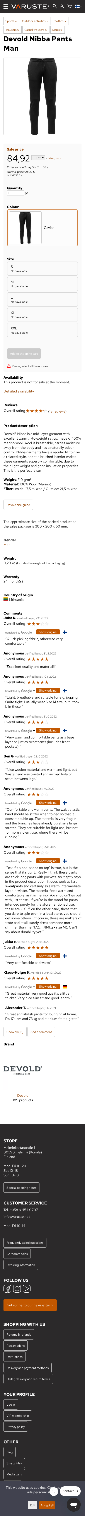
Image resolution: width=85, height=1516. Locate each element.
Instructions (14, 1357)
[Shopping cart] (69, 7)
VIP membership (18, 1415)
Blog (10, 1452)
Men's (57, 30)
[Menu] (5, 6)
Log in (11, 1404)
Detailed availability (18, 391)
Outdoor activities (35, 21)
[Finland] (78, 7)
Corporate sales (17, 1254)
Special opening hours (21, 1187)
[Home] (32, 6)
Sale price (15, 149)
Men (6, 544)
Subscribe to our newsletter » (30, 1305)
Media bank (14, 1474)
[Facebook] (7, 1289)
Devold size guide (18, 505)
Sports (11, 21)
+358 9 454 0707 (24, 1210)
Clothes (60, 21)
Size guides (14, 1463)
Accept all (47, 1505)
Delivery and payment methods (28, 1368)
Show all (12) (15, 1032)
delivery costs (54, 158)
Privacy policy (16, 1427)
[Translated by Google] (18, 632)
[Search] (55, 6)
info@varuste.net (16, 1216)
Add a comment (41, 1032)
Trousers (12, 30)
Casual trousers (35, 30)
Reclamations (16, 1345)
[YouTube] (27, 1289)
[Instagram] (17, 1289)
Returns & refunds (19, 1334)
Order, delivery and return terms (28, 1379)
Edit (32, 1505)
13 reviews (57, 411)
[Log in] (62, 6)
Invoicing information (21, 1265)
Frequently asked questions (25, 1242)
